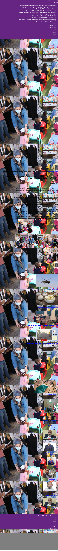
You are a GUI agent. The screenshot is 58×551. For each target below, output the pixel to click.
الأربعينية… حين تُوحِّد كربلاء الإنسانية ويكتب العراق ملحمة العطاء (43, 14)
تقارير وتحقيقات (53, 137)
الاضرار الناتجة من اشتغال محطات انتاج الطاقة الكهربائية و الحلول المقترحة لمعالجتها (50, 493)
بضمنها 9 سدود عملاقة (51, 394)
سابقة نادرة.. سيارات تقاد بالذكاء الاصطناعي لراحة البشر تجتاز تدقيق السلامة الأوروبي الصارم (37, 19)
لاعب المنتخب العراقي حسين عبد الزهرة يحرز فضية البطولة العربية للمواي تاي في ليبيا (38, 7)
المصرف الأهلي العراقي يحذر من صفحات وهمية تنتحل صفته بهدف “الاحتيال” (40, 10)
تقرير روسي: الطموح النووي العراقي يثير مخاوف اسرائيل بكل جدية (43, 325)
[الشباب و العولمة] (49, 477)
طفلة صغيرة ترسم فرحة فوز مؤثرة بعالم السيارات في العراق (44, 17)
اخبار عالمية (53, 110)
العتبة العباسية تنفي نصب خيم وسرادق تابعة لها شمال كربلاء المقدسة (42, 343)
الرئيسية (54, 92)
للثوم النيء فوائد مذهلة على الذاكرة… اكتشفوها (47, 307)
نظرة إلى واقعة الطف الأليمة (50, 507)
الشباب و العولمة (52, 479)
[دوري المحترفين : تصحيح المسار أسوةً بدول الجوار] (49, 451)
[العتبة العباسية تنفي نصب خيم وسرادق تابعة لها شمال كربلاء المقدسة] (47, 341)
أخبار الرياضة (53, 119)
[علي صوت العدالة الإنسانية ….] (49, 438)
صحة (55, 155)
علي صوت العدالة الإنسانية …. (50, 439)
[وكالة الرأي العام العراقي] (52, 63)
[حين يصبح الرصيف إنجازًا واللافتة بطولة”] (49, 424)
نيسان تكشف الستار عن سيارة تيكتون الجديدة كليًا (46, 9)
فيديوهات (54, 164)
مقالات (54, 146)
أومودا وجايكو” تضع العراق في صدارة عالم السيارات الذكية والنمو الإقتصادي (40, 21)
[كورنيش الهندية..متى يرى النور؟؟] (51, 465)
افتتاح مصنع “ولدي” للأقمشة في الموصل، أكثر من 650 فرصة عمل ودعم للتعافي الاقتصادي (37, 12)
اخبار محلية (54, 101)
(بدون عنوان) (55, 289)
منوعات (54, 128)
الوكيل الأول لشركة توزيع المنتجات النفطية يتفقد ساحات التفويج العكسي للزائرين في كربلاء (37, 16)
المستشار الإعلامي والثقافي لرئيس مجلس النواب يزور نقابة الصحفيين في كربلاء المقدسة (38, 5)
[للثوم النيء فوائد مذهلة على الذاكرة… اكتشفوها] (47, 304)
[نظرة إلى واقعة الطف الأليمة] (49, 506)
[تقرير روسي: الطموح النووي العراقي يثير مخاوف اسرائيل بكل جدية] (47, 323)
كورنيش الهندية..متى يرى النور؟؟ (50, 466)
